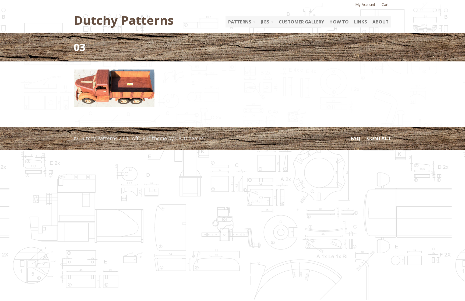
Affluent (141, 138)
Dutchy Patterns (124, 20)
